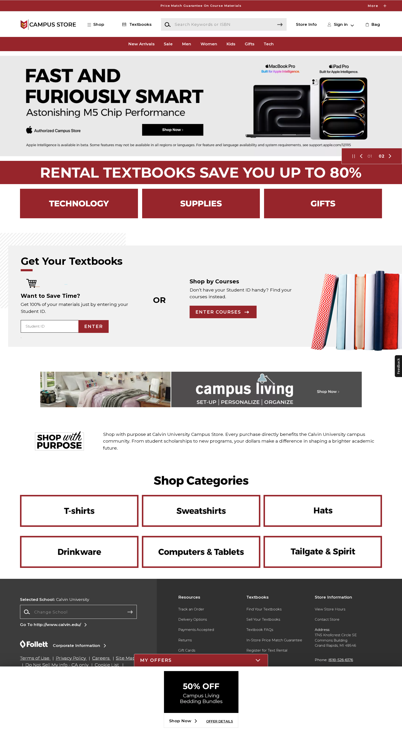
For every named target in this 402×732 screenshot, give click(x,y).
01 (370, 156)
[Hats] (319, 503)
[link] (372, 24)
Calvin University (54, 599)
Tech (269, 44)
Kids (230, 44)
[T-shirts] (82, 503)
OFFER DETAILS (219, 721)
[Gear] (323, 203)
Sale (168, 44)
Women (209, 44)
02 (382, 156)
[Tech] (78, 203)
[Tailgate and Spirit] (319, 536)
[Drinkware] (82, 536)
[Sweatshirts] (201, 503)
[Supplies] (201, 203)
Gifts (250, 44)
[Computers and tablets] (201, 549)
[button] (201, 5)
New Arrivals (141, 44)
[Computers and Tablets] (201, 536)
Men (186, 44)
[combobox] (78, 612)
